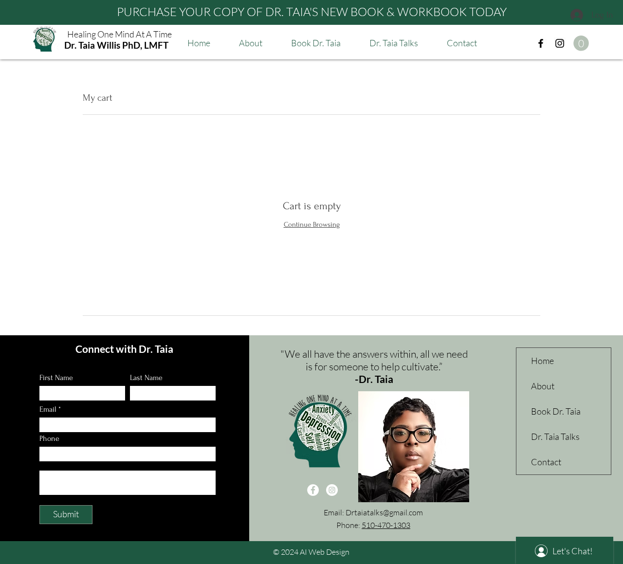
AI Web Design (324, 552)
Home (542, 360)
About (542, 386)
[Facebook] (541, 43)
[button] (581, 43)
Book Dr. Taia (556, 411)
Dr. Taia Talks (555, 436)
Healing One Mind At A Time (119, 34)
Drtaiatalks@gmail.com (384, 512)
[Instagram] (560, 43)
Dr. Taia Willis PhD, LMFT (116, 45)
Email (47, 409)
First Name (56, 378)
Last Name (146, 378)
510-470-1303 (386, 525)
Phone (49, 438)
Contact (546, 461)
